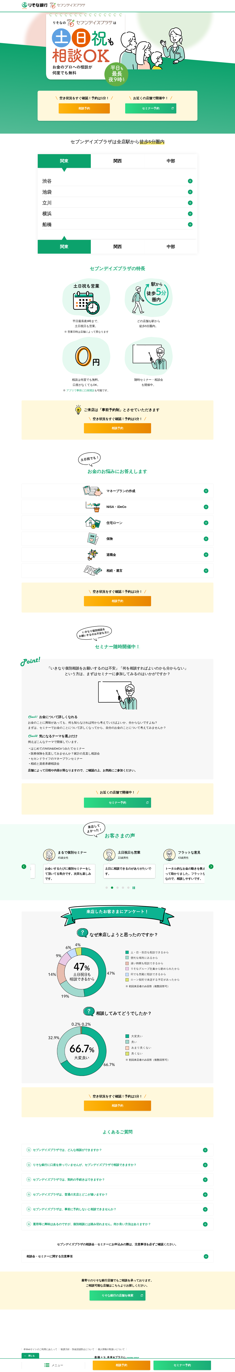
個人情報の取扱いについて (111, 1349)
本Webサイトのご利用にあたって (40, 1349)
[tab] (64, 161)
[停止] (133, 887)
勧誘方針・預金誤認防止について (77, 1349)
